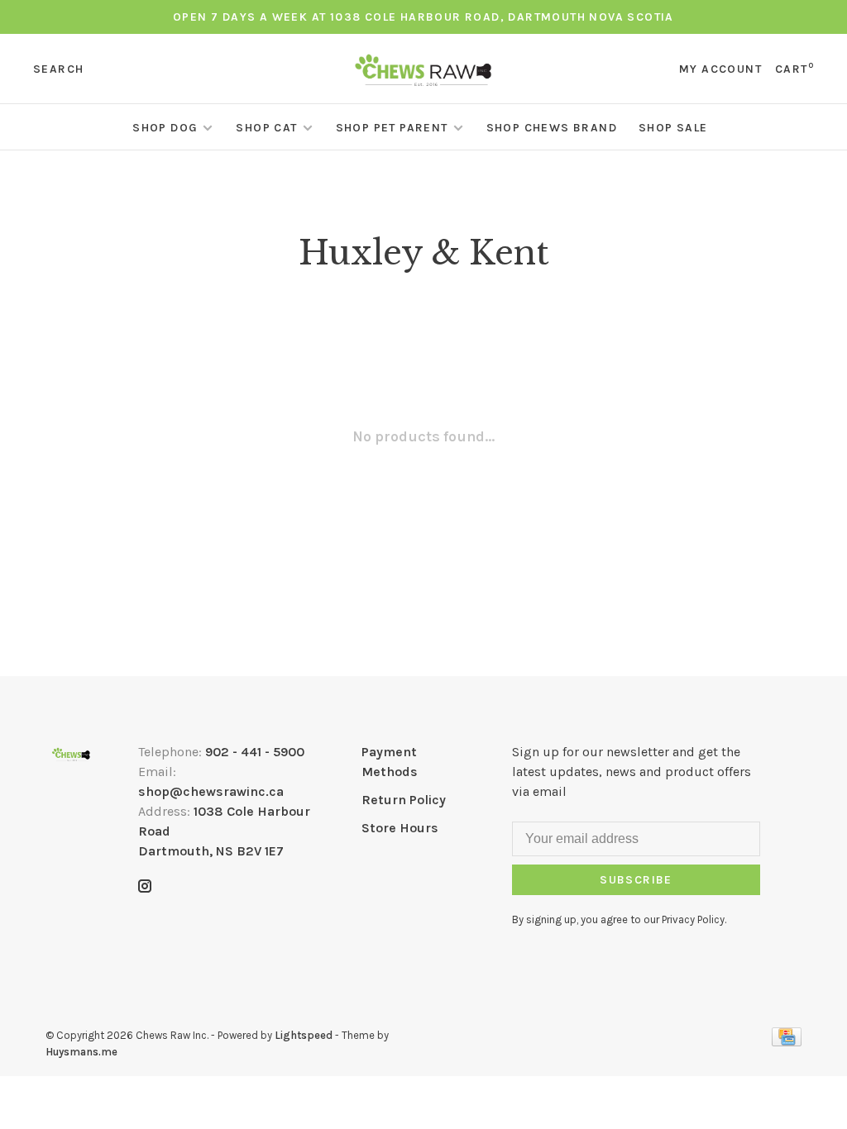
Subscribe (636, 880)
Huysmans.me (81, 1052)
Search (58, 69)
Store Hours (399, 828)
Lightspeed (304, 1035)
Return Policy (403, 799)
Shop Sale (673, 128)
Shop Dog (165, 128)
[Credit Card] (787, 1042)
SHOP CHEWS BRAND (551, 128)
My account (720, 69)
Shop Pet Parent (392, 128)
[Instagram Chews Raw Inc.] (144, 887)
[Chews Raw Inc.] (71, 754)
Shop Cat (266, 128)
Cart (794, 69)
